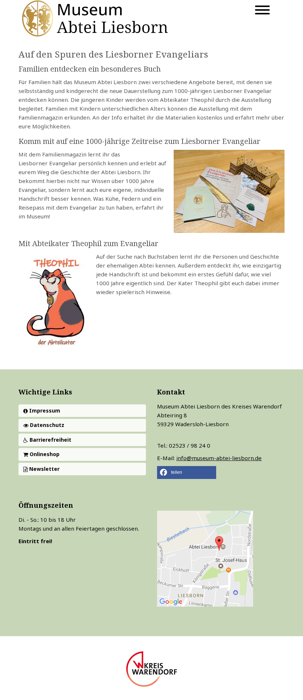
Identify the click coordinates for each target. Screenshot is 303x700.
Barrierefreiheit (49, 439)
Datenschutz (46, 424)
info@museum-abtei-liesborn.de (219, 458)
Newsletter (43, 468)
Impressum (44, 410)
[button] (186, 472)
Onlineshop (43, 454)
